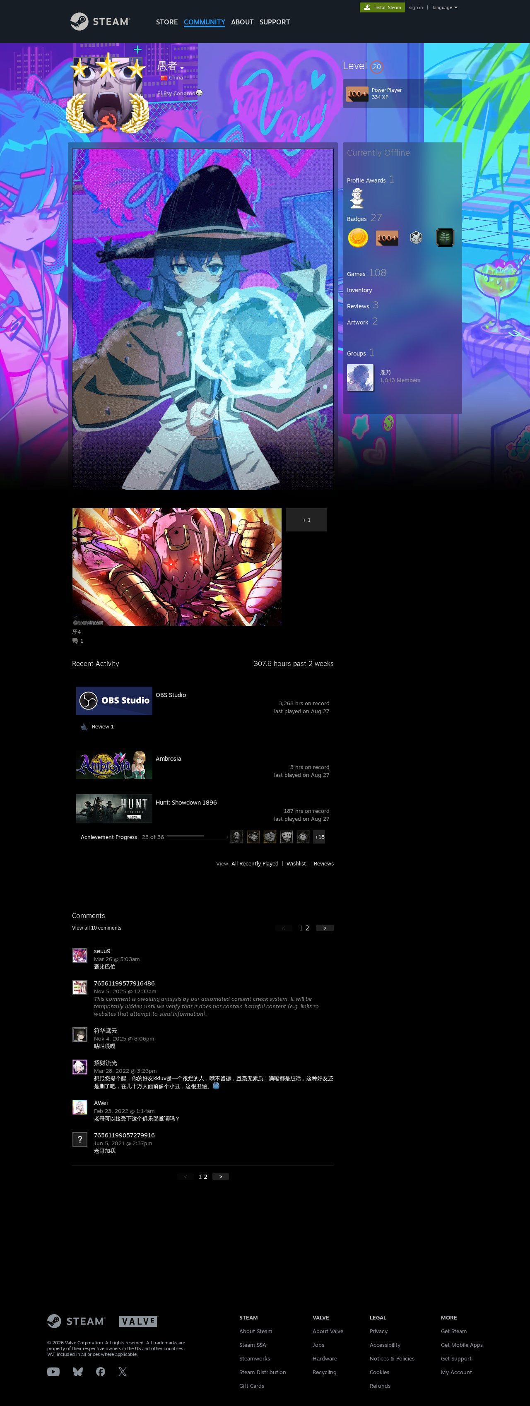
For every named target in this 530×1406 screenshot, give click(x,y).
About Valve (328, 1331)
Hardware (325, 1358)
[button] (402, 65)
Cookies (379, 1372)
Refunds (380, 1385)
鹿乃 (385, 372)
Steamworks (254, 1358)
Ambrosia (168, 758)
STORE (167, 22)
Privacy (379, 1331)
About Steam (255, 1331)
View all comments (96, 928)
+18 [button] (320, 837)
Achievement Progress (109, 837)
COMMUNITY (204, 22)
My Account (456, 1372)
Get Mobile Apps (462, 1344)
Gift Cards (251, 1385)
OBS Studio (171, 694)
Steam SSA (252, 1344)
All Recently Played (255, 863)
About (242, 22)
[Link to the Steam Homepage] (100, 28)
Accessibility (385, 1344)
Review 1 (103, 726)
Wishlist (296, 863)
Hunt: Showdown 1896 (186, 802)
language (442, 7)
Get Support (456, 1358)
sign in (416, 7)
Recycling (325, 1372)
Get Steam (454, 1331)
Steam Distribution (262, 1372)
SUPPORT (275, 22)
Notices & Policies (392, 1358)
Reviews (324, 863)
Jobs (318, 1344)
